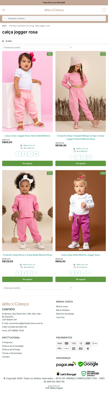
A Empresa (7, 342)
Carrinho (60, 317)
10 (89, 157)
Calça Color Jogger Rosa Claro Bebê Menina (27, 135)
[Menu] (6, 10)
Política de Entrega (11, 349)
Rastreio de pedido (65, 314)
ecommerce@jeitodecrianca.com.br (26, 323)
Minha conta (62, 306)
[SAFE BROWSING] (88, 366)
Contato (6, 357)
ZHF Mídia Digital (54, 388)
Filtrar (9, 41)
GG (36, 154)
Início (4, 26)
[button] (104, 10)
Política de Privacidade (12, 346)
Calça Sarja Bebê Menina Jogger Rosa (80, 255)
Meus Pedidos (63, 310)
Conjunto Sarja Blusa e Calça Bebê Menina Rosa (27, 255)
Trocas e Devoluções (12, 353)
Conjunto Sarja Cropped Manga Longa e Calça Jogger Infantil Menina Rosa (80, 137)
